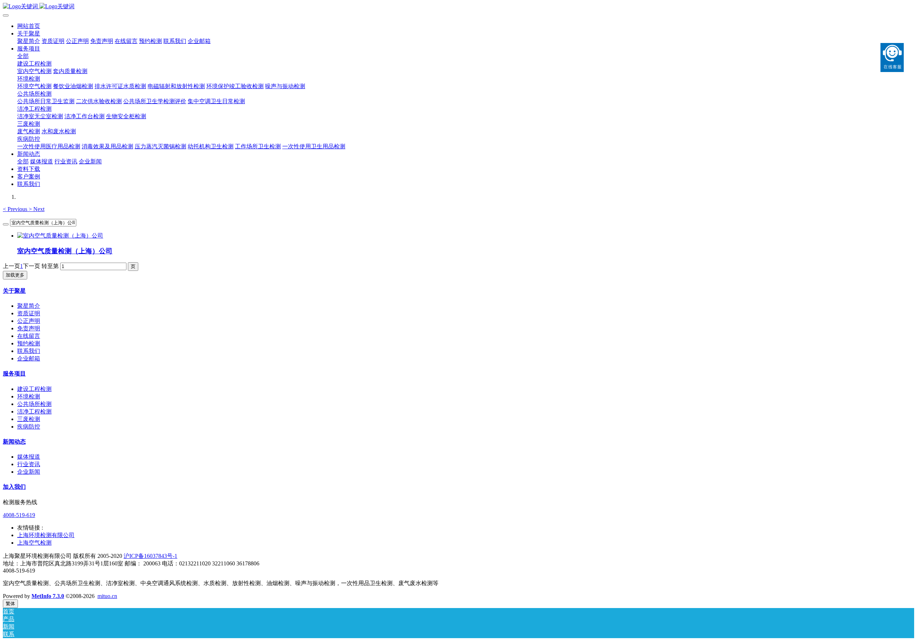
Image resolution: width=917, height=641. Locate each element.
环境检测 (28, 396)
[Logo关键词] (458, 6)
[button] (16, 209)
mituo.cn (107, 596)
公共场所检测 (34, 404)
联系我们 (28, 351)
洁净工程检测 (34, 411)
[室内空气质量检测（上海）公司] (60, 236)
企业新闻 (28, 472)
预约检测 (28, 343)
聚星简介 (28, 306)
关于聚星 (14, 291)
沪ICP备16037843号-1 (150, 556)
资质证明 (28, 313)
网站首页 (28, 26)
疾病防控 (28, 427)
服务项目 (14, 373)
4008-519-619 (19, 515)
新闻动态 (14, 442)
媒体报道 (28, 457)
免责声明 (28, 328)
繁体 (10, 603)
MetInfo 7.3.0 (48, 596)
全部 (23, 56)
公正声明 (28, 321)
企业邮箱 (28, 358)
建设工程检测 (34, 389)
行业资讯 (28, 464)
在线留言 (28, 336)
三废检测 (28, 419)
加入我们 (14, 487)
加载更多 (15, 275)
